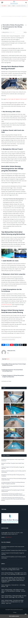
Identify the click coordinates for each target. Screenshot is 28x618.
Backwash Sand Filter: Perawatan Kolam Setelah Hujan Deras (14, 550)
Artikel (25, 32)
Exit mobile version (14, 616)
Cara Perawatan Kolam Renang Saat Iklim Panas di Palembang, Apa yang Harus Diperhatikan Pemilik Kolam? (13, 494)
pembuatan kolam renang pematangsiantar (11, 337)
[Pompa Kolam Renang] (14, 2)
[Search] (26, 2)
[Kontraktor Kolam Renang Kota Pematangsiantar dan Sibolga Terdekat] (14, 16)
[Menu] (2, 2)
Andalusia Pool (6, 32)
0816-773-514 (8, 537)
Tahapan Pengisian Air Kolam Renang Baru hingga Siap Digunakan (13, 376)
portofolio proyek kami (6, 304)
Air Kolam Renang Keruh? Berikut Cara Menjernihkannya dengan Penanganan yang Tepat (13, 483)
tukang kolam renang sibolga (8, 339)
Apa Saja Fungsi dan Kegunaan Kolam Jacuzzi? (16, 99)
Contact (14, 612)
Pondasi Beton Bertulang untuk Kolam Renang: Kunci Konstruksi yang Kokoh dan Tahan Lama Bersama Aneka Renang (13, 499)
